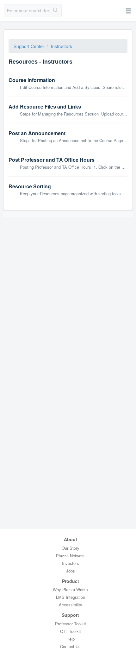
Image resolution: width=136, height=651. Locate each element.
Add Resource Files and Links (45, 106)
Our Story (70, 548)
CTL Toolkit (70, 631)
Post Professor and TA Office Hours (52, 159)
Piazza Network (70, 556)
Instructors (61, 46)
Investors (70, 563)
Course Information (32, 80)
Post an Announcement (37, 133)
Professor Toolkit (70, 624)
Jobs (70, 571)
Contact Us (70, 646)
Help (70, 639)
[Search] (55, 10)
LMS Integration (70, 597)
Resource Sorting (30, 186)
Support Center (29, 46)
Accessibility (70, 605)
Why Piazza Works (70, 589)
